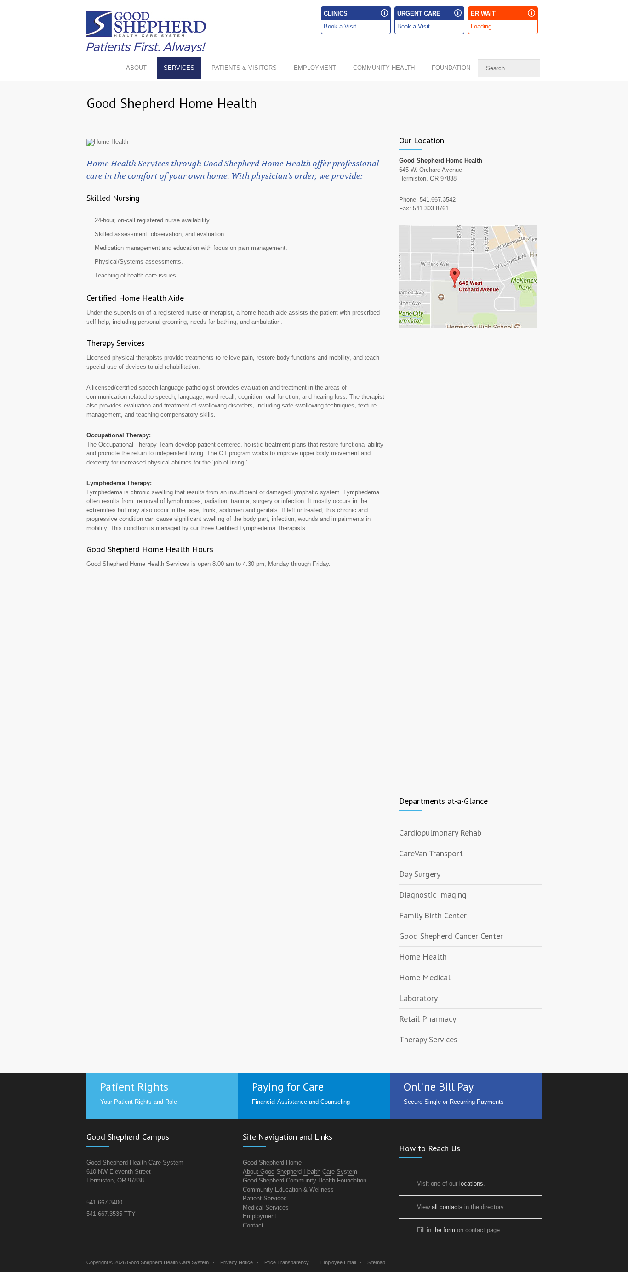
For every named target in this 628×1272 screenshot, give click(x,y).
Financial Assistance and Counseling (301, 1101)
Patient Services (265, 1198)
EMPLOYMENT (315, 67)
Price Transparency (286, 1262)
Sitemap (376, 1262)
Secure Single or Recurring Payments (454, 1101)
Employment (259, 1216)
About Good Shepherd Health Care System (300, 1171)
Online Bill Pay (439, 1087)
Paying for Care (288, 1087)
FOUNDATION (451, 67)
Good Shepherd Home (272, 1162)
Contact (253, 1225)
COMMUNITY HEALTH (384, 67)
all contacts (447, 1207)
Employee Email (338, 1262)
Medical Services (266, 1207)
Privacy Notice (236, 1262)
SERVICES (179, 67)
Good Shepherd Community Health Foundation (304, 1180)
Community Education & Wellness (288, 1189)
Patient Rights (134, 1087)
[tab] (470, 833)
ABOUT (136, 67)
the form (444, 1230)
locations (471, 1183)
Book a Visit (340, 26)
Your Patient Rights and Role (138, 1101)
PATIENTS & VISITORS (244, 67)
